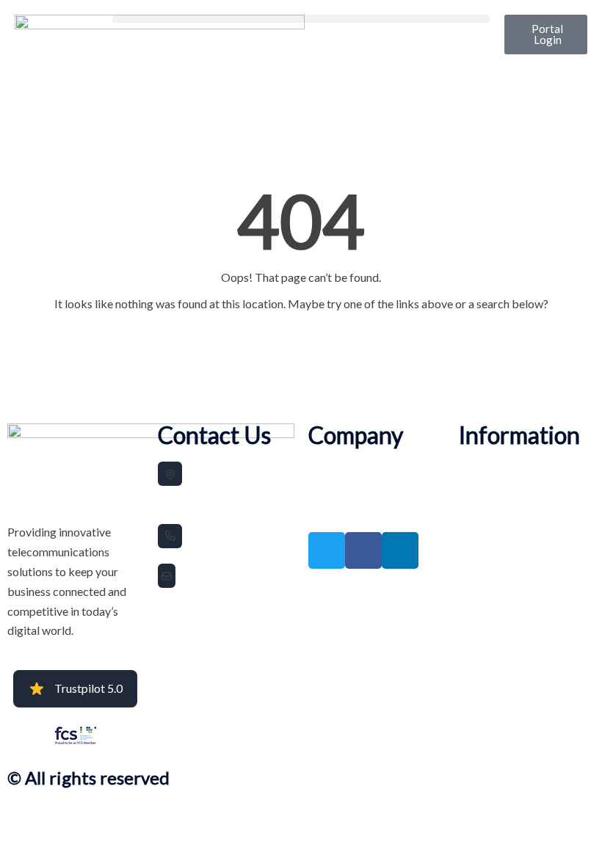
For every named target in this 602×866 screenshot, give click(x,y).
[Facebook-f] (363, 550)
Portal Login (331, 509)
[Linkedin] (400, 550)
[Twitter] (326, 550)
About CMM (331, 468)
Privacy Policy (485, 468)
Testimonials (333, 489)
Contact (474, 509)
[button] (300, 19)
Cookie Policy (485, 489)
